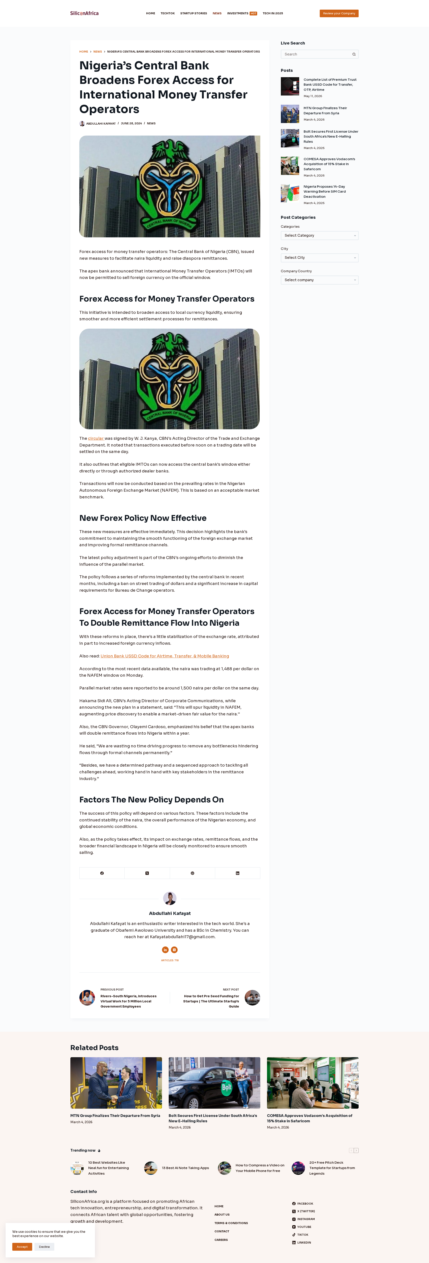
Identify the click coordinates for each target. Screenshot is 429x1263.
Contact (221, 1231)
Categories (290, 226)
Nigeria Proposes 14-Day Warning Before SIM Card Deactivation (325, 191)
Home (150, 13)
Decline (44, 1247)
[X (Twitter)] (147, 873)
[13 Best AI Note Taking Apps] (151, 1168)
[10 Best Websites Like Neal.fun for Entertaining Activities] (77, 1168)
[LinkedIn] (237, 873)
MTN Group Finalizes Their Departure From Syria (115, 1115)
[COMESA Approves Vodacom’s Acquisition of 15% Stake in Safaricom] (290, 166)
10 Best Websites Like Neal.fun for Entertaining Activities (108, 1168)
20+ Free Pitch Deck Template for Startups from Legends (332, 1168)
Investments (241, 13)
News (217, 13)
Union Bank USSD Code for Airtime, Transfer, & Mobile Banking (165, 656)
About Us (222, 1214)
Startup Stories (193, 13)
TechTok (168, 13)
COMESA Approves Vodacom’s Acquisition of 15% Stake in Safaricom (329, 164)
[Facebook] (102, 873)
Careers (221, 1240)
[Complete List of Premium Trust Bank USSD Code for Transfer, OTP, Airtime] (290, 86)
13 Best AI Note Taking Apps (185, 1168)
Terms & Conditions (231, 1223)
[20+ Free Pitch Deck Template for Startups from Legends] (298, 1168)
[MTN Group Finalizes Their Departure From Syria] (290, 114)
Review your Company (339, 13)
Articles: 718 (170, 960)
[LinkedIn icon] (165, 949)
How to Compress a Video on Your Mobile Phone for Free (260, 1168)
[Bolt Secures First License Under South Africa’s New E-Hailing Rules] (290, 138)
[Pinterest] (192, 873)
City (284, 249)
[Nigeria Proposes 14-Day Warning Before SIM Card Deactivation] (290, 193)
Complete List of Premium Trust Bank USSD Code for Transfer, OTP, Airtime (330, 84)
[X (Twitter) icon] (174, 949)
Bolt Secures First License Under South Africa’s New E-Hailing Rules (331, 136)
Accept (22, 1247)
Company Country (296, 271)
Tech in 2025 (273, 13)
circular (96, 438)
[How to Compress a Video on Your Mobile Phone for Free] (224, 1168)
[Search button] (354, 54)
